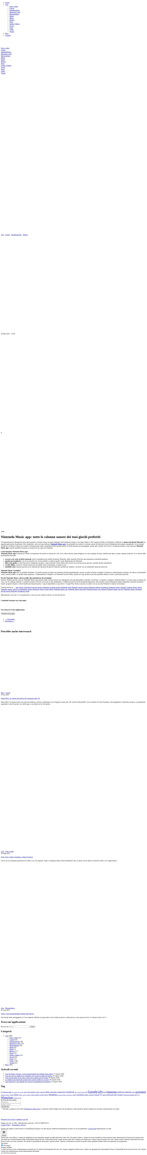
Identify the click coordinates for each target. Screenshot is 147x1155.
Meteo (11, 16)
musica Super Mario (46, 589)
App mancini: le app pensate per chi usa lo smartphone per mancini (28, 1082)
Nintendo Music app (58, 544)
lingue (133, 1092)
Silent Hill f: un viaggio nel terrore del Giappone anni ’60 (20, 698)
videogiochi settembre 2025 (130, 1095)
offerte (16, 1095)
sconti (42, 1095)
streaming (80, 1095)
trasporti (96, 1095)
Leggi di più (92, 1129)
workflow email (17, 1098)
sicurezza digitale (61, 1095)
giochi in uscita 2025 (82, 1092)
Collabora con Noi (21, 1119)
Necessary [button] (4, 1143)
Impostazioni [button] (101, 1129)
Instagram (112, 1091)
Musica (11, 20)
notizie (11, 1095)
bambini (32, 1092)
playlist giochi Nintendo (9, 591)
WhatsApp (7, 1097)
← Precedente (10, 619)
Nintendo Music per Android (96, 589)
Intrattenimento (14, 10)
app (10, 1092)
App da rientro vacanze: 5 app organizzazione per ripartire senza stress (29, 1074)
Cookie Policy (6, 1125)
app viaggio (20, 1092)
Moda (11, 18)
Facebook (70, 1092)
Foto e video (13, 6)
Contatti (8, 35)
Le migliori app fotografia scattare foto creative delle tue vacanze (27, 1080)
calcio (37, 1092)
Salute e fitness (14, 24)
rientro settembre (35, 1095)
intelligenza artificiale (124, 1092)
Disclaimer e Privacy (19, 1125)
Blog (7, 33)
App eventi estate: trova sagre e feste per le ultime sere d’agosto (26, 1078)
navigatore (140, 1091)
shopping (53, 1094)
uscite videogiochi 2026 (109, 1095)
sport (74, 1095)
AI (2, 1092)
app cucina (14, 1092)
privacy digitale (27, 1095)
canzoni (42, 1092)
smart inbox (69, 1095)
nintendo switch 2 (5, 1095)
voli (139, 1095)
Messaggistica (14, 14)
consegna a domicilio (57, 1092)
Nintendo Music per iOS (115, 589)
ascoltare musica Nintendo (58, 587)
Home (7, 3)
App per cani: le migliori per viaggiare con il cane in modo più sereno (28, 1076)
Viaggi (11, 32)
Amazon (5, 1092)
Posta (11, 22)
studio (86, 1095)
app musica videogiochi (24, 587)
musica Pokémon (33, 589)
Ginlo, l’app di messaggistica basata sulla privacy (17, 1014)
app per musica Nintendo (40, 587)
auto (25, 1092)
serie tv (46, 1095)
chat (47, 1092)
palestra (20, 1095)
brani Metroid (72, 587)
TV (101, 1095)
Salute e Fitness (6, 65)
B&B (28, 1092)
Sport (11, 28)
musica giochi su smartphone (17, 589)
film (76, 1092)
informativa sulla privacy (32, 1109)
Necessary (6, 1145)
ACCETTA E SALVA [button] (8, 1153)
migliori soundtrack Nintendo (105, 587)
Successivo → (10, 621)
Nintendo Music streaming (133, 589)
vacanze (120, 1095)
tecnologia (91, 1095)
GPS (100, 1091)
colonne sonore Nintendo (86, 587)
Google (92, 1091)
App (6, 4)
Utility (11, 30)
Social (11, 26)
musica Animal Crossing (123, 587)
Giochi (11, 8)
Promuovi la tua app (8, 613)
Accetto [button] (108, 1129)
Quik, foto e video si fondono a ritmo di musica (17, 857)
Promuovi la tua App (8, 1119)
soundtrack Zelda (23, 591)
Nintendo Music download (77, 589)
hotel (104, 1092)
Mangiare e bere (14, 12)
